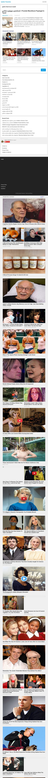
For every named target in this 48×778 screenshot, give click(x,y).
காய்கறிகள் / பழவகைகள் (7, 92)
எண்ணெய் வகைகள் (6, 94)
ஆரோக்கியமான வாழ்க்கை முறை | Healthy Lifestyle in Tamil (15, 120)
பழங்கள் (4, 100)
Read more (27, 26)
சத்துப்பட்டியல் (5, 105)
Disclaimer (4, 148)
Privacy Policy (5, 150)
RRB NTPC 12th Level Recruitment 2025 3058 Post (13, 126)
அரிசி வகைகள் (5, 90)
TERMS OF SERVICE (6, 152)
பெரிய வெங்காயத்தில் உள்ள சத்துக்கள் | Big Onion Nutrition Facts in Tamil (18, 135)
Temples (4, 82)
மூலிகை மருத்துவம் (6, 113)
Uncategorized (5, 84)
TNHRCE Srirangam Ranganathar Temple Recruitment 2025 (15, 124)
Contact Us (4, 146)
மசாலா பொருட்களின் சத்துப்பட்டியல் (9, 107)
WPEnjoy (30, 193)
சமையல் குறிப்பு (5, 109)
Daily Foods (4, 77)
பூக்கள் (3, 102)
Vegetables (4, 86)
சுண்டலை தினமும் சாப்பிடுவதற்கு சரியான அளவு (12, 129)
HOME (2, 159)
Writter (11, 15)
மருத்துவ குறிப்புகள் (5, 15)
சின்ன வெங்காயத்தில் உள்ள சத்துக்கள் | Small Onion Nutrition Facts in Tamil (18, 133)
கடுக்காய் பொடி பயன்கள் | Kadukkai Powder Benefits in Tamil (15, 122)
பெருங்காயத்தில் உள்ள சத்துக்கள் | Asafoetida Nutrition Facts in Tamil (17, 131)
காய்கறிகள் (4, 96)
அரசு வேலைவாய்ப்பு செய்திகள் (8, 88)
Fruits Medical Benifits (7, 80)
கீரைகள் (4, 98)
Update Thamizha (6, 2)
